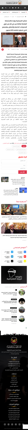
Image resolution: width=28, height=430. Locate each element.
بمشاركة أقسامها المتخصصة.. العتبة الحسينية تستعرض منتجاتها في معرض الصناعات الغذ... (9, 320)
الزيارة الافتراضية (14, 382)
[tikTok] (5, 424)
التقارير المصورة (13, 308)
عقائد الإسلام (14, 299)
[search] (5, 8)
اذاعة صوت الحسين (14, 386)
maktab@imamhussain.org (14, 364)
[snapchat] (8, 424)
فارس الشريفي (6, 143)
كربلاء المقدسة (22, 153)
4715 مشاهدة (14, 49)
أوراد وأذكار (14, 384)
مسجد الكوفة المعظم (14, 419)
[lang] (2, 8)
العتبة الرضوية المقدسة (14, 413)
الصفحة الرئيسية (20, 17)
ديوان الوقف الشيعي (14, 396)
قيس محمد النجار (18, 143)
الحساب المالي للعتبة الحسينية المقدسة (14, 370)
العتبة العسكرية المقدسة (14, 415)
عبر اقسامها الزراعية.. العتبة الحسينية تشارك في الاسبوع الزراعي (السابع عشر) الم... (9, 294)
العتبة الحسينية (16, 146)
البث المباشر (14, 380)
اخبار (13, 17)
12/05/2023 (23, 49)
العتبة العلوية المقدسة (14, 408)
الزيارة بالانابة (14, 378)
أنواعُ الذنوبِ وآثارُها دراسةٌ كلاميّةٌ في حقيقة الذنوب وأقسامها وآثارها (9, 301)
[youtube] (12, 8)
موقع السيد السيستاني (14, 394)
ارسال (21, 172)
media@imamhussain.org (14, 366)
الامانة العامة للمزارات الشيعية (14, 398)
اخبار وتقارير (6, 17)
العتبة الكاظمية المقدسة (14, 411)
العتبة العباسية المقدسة (14, 417)
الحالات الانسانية (10, 149)
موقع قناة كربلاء (14, 400)
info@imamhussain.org (14, 362)
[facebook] (18, 8)
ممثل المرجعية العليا (21, 149)
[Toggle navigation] (25, 7)
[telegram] (12, 424)
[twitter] (15, 8)
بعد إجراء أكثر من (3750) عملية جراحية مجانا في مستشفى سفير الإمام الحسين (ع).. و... (9, 311)
